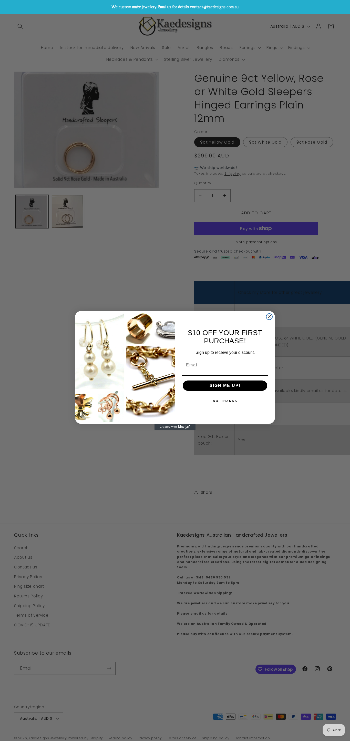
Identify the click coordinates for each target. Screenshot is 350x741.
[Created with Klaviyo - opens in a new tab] (175, 427)
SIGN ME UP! (225, 385)
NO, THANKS (225, 401)
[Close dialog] (269, 317)
